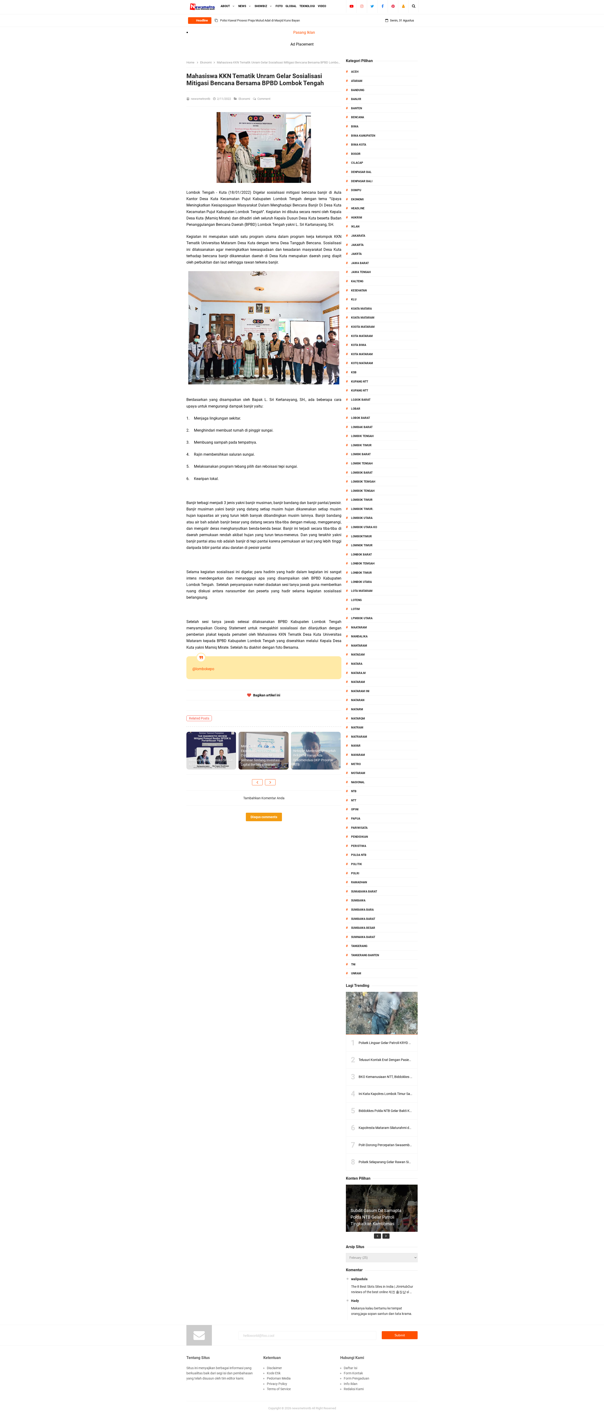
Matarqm (358, 718)
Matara (356, 663)
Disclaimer (274, 1368)
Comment (264, 99)
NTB (354, 791)
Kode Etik (274, 1373)
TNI (353, 964)
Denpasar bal (361, 172)
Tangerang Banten (365, 955)
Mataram (358, 682)
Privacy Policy (277, 1384)
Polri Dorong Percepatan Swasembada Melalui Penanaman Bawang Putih (412, 1145)
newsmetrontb (301, 1408)
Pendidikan (359, 836)
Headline (358, 208)
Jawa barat (360, 263)
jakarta (357, 245)
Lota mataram (362, 591)
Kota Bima (358, 345)
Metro (356, 764)
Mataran (357, 700)
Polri (355, 873)
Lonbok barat (361, 554)
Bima (354, 126)
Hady (355, 1301)
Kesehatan (359, 290)
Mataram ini (360, 691)
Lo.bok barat (360, 399)
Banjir (356, 99)
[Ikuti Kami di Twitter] (372, 6)
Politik (356, 864)
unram (356, 973)
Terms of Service (279, 1389)
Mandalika (359, 636)
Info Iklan (350, 1384)
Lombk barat (361, 454)
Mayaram (358, 755)
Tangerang (359, 946)
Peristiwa (358, 846)
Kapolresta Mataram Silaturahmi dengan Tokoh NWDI (398, 1128)
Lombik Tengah (362, 436)
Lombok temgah (363, 481)
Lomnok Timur (362, 545)
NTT (353, 800)
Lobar (355, 408)
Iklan (355, 226)
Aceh (354, 71)
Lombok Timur (362, 499)
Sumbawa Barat (363, 919)
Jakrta (356, 254)
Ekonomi (245, 99)
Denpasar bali (362, 181)
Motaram (358, 773)
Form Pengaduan (356, 1378)
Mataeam (358, 654)
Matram (357, 727)
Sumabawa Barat (364, 891)
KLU (354, 299)
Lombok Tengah (362, 490)
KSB (354, 372)
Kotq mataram (362, 363)
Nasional (358, 782)
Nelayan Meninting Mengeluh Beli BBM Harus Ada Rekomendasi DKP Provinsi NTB (314, 758)
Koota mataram (363, 326)
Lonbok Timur (361, 572)
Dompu (356, 190)
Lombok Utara (362, 518)
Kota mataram (362, 354)
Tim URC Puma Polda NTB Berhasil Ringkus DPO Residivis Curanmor (265, 20)
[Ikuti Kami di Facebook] (383, 6)
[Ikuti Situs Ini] (403, 6)
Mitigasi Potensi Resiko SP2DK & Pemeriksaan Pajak (211, 762)
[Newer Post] (257, 782)
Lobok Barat (360, 418)
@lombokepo (203, 669)
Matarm (357, 709)
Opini (355, 809)
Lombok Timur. (362, 509)
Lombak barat (362, 427)
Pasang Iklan (304, 32)
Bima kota (358, 144)
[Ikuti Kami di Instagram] (362, 6)
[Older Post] (270, 782)
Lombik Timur (361, 445)
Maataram (359, 627)
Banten (356, 108)
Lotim (355, 609)
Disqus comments (264, 817)
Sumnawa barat (363, 937)
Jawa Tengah (361, 272)
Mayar (356, 745)
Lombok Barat (362, 472)
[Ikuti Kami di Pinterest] (393, 6)
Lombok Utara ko (364, 527)
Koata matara (361, 308)
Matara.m (358, 673)
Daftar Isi (350, 1368)
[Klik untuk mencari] (414, 6)
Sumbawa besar (363, 928)
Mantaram (359, 645)
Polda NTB (358, 855)
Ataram (356, 81)
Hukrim (356, 217)
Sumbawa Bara (362, 909)
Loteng (356, 600)
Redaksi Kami (354, 1389)
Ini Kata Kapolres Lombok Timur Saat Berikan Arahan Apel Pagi (405, 1094)
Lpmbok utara (362, 618)
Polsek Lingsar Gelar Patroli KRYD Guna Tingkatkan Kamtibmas (405, 1043)
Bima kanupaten (363, 135)
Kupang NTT (359, 381)
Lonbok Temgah (362, 563)
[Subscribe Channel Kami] (351, 6)
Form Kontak (353, 1373)
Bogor (356, 154)
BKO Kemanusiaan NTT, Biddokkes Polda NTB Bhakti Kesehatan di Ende (411, 1077)
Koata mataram (362, 317)
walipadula (359, 1279)
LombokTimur (361, 536)
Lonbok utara (361, 582)
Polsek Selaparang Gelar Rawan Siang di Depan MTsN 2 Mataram (406, 1162)
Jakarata (358, 235)
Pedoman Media (279, 1378)
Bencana (357, 117)
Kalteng (357, 281)
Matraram (359, 736)
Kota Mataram (362, 336)
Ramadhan (359, 882)
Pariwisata (359, 827)
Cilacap (357, 162)
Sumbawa (358, 900)
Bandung (357, 90)
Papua (355, 818)
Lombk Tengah (362, 463)
